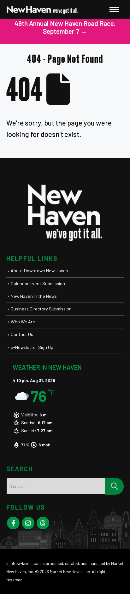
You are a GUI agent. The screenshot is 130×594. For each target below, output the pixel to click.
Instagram (28, 523)
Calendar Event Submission (38, 283)
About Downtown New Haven (39, 270)
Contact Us (22, 334)
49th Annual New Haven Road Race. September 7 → (65, 27)
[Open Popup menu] (114, 9)
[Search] (114, 486)
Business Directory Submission (41, 308)
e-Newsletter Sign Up (32, 347)
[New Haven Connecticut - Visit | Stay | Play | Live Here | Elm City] (42, 9)
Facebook (13, 523)
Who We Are (23, 321)
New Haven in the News (34, 296)
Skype (43, 523)
